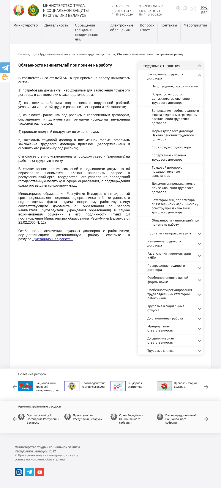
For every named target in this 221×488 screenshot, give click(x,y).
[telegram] (29, 472)
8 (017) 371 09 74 (149, 11)
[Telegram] (5, 67)
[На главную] (19, 10)
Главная (23, 54)
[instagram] (19, 472)
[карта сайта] (178, 8)
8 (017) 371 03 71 (122, 11)
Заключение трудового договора (93, 54)
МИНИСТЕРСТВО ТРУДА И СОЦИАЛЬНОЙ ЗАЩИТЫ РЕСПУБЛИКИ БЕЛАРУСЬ (66, 10)
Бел (204, 12)
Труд (34, 54)
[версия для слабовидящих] (193, 8)
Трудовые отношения (54, 54)
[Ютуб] (39, 472)
